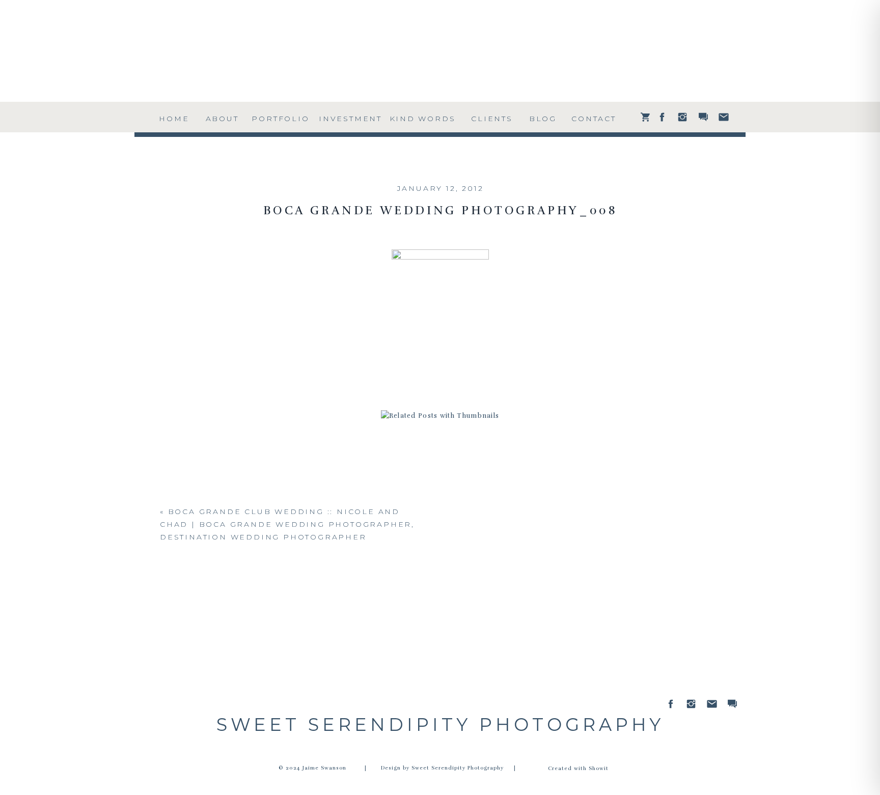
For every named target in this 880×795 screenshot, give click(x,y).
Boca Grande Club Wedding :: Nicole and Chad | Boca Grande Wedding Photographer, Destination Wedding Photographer (287, 524)
